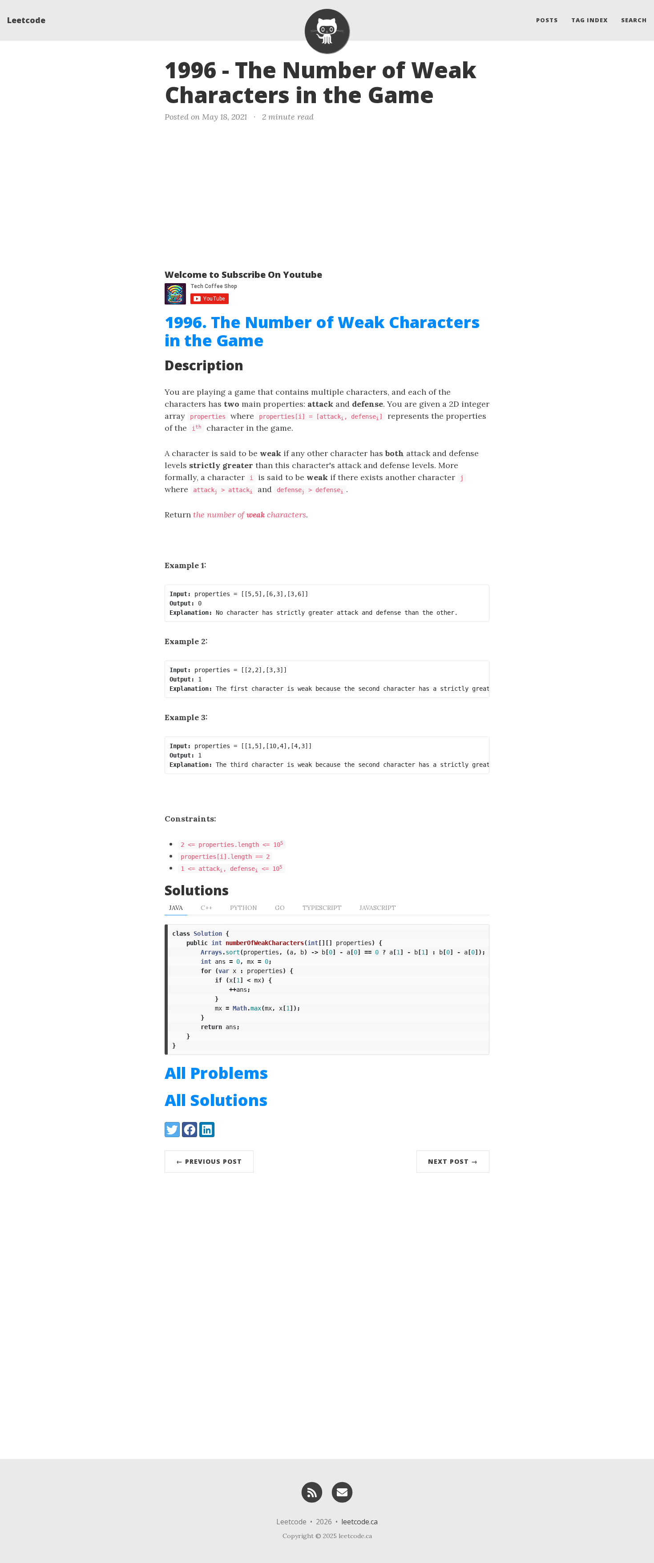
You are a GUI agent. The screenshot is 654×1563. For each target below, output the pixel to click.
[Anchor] (449, 93)
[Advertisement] (327, 194)
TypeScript (322, 908)
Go (280, 908)
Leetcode (26, 20)
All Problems (216, 1073)
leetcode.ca (359, 1522)
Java (176, 908)
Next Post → (453, 1161)
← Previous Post (209, 1161)
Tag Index (589, 20)
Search (634, 20)
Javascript (377, 908)
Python (243, 908)
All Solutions (216, 1100)
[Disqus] (327, 1313)
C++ (206, 908)
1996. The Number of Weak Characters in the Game (322, 331)
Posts (547, 20)
